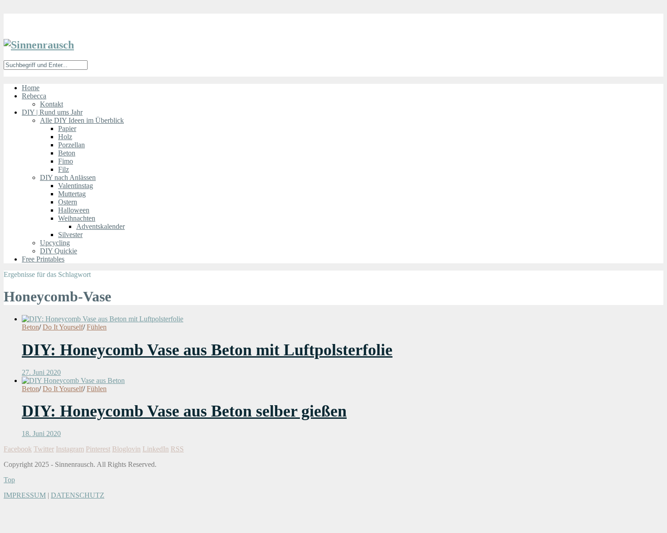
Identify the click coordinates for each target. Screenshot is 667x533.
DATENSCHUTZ (77, 495)
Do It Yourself (63, 327)
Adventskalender (100, 226)
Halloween (73, 210)
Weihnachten (76, 218)
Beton (66, 153)
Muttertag (72, 194)
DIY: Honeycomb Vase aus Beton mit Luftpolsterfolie (207, 350)
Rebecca (34, 96)
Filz (63, 169)
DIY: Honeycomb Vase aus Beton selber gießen (184, 411)
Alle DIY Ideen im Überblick (82, 120)
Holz (65, 137)
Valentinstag (75, 185)
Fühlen (97, 327)
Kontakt (51, 104)
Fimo (65, 161)
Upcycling (55, 243)
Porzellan (71, 145)
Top (9, 480)
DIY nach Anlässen (68, 177)
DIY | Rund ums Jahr (52, 112)
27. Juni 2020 (41, 372)
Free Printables (43, 259)
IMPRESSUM (25, 495)
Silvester (70, 234)
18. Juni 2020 (41, 433)
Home (30, 88)
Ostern (67, 202)
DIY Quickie (58, 251)
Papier (67, 128)
